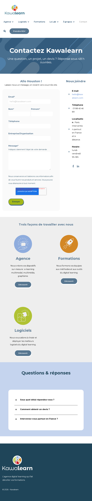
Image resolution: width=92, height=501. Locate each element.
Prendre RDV (19, 31)
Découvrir (23, 284)
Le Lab (52, 22)
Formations (39, 22)
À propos (67, 22)
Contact (83, 22)
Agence (7, 22)
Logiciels (22, 22)
